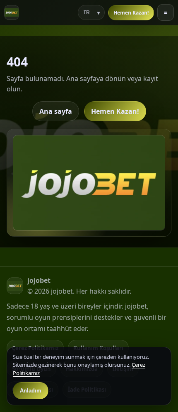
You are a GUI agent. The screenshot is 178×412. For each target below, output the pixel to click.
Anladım (30, 390)
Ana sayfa (55, 111)
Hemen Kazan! (131, 12)
